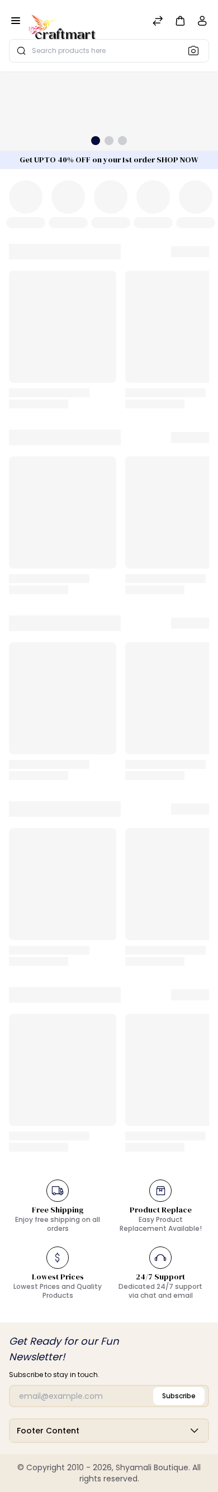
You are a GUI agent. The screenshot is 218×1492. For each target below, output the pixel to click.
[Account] (202, 23)
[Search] (197, 50)
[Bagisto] (62, 21)
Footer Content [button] (48, 1430)
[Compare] (157, 22)
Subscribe (179, 1395)
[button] (180, 20)
